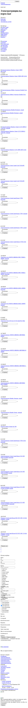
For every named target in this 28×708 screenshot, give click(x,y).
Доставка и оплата (5, 667)
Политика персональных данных (9, 689)
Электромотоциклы (6, 663)
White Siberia (4, 34)
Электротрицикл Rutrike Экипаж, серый (11, 398)
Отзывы (3, 670)
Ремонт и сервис (5, 673)
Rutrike (2, 31)
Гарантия (3, 668)
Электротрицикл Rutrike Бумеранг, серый (12, 113)
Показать (3, 637)
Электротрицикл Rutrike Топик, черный (11, 412)
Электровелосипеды (6, 659)
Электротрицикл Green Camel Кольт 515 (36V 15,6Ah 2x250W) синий (13, 487)
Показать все (4, 546)
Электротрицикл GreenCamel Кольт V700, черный (14, 213)
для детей (3, 20)
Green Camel (4, 28)
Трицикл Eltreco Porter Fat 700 (8, 426)
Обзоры (3, 678)
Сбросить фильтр (11, 637)
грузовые (3, 51)
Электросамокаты (5, 657)
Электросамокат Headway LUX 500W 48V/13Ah (13, 149)
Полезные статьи (5, 677)
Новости (3, 675)
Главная (3, 3)
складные (3, 42)
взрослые (3, 19)
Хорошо (3, 705)
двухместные (4, 45)
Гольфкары (3, 656)
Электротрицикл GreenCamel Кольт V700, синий (14, 227)
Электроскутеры (5, 660)
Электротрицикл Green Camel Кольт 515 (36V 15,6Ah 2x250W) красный (13, 503)
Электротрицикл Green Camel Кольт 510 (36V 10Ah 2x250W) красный (13, 456)
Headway (3, 37)
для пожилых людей (6, 21)
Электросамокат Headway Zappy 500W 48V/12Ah (14, 76)
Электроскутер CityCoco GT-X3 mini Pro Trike (13, 320)
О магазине (4, 666)
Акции (2, 671)
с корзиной (3, 48)
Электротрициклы (5, 4)
